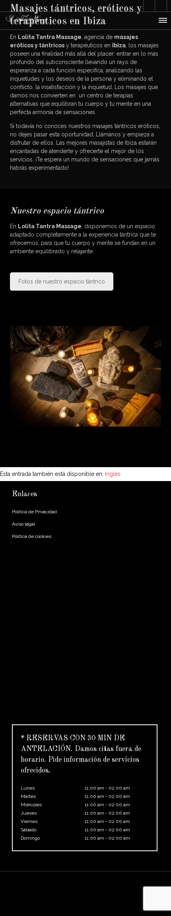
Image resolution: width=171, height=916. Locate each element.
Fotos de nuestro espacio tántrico (61, 281)
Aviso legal (23, 524)
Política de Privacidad (34, 511)
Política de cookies (31, 536)
